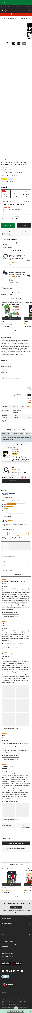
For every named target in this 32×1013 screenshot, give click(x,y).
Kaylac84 (4, 768)
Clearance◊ (4, 179)
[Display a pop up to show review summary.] (21, 277)
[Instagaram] (10, 971)
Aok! (3, 625)
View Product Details (7, 172)
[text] (11, 324)
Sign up (5, 948)
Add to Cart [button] (8, 225)
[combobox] (17, 570)
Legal (3, 934)
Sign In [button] (16, 907)
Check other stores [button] (7, 211)
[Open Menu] (2, 11)
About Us (4, 929)
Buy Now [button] (24, 225)
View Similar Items (18, 172)
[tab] (5, 194)
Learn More (5, 959)
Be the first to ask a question (16, 843)
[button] (14, 201)
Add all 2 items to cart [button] (16, 481)
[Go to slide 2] (13, 43)
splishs (4, 583)
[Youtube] (14, 971)
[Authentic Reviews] (8, 494)
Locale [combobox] (4, 565)
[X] (7, 971)
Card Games (21, 18)
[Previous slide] (2, 3)
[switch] (16, 395)
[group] (20, 454)
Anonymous (5, 656)
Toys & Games (12, 18)
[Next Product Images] (29, 34)
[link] (7, 169)
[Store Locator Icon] (2, 7)
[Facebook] (3, 971)
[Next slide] (30, 3)
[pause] (4, 3)
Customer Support (6, 918)
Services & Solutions (7, 923)
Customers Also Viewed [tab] (17, 433)
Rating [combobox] (4, 561)
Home (5, 18)
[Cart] (30, 10)
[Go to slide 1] (8, 43)
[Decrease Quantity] (2, 218)
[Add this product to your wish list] (17, 218)
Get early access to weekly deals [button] (15, 1011)
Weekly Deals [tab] (5, 433)
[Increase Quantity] (12, 218)
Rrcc (3, 738)
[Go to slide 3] (19, 43)
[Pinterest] (18, 971)
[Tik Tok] (22, 971)
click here (9, 294)
